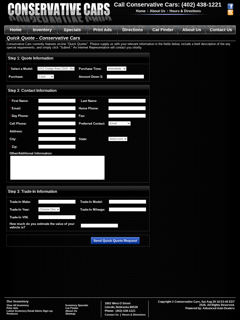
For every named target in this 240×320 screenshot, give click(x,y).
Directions (132, 29)
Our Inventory (18, 301)
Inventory (42, 29)
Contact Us (221, 29)
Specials (72, 29)
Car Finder (162, 29)
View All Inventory (18, 305)
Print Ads (102, 29)
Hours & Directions (185, 11)
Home (141, 11)
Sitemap (70, 313)
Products (12, 313)
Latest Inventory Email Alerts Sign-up (30, 310)
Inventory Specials (76, 305)
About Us (157, 11)
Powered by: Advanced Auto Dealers (210, 308)
